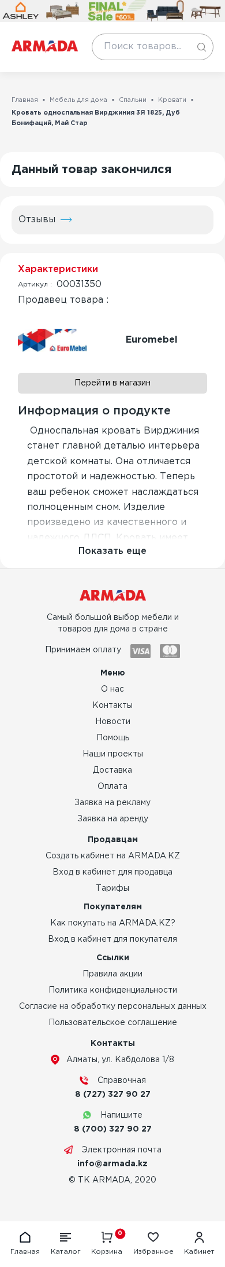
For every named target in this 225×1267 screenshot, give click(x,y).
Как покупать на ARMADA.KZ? (112, 923)
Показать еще (112, 551)
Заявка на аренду (112, 819)
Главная (25, 100)
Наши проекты (112, 754)
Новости (112, 721)
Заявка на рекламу (112, 802)
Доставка (112, 770)
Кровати (172, 100)
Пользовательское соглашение (112, 1022)
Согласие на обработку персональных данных (113, 1006)
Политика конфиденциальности (112, 990)
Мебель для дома (78, 100)
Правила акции (112, 974)
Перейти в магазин (112, 383)
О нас (112, 689)
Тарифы (112, 888)
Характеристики (58, 269)
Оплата (112, 786)
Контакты (112, 705)
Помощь (112, 738)
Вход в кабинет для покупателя (112, 939)
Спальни (133, 100)
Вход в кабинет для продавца (112, 872)
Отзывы (36, 219)
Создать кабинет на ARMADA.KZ (113, 856)
